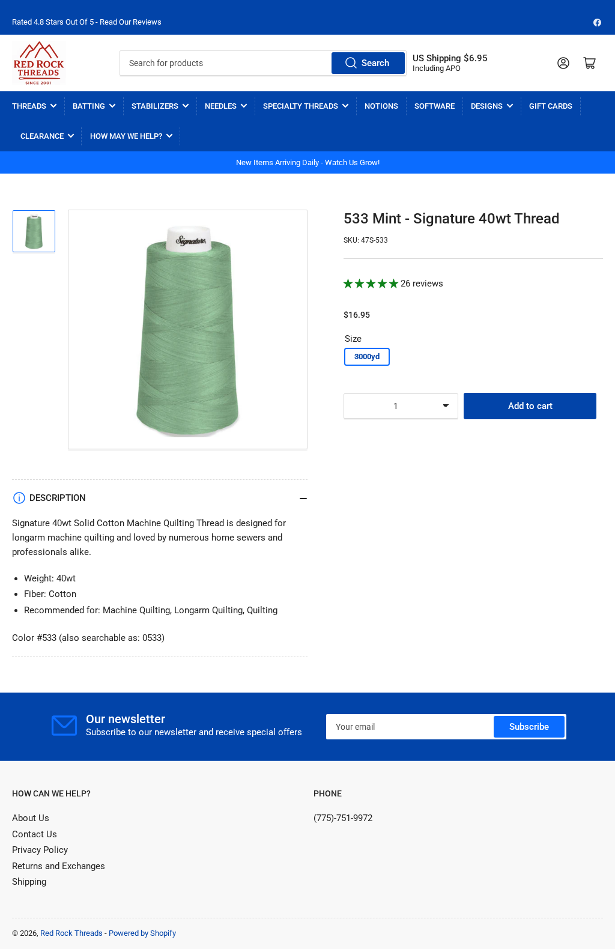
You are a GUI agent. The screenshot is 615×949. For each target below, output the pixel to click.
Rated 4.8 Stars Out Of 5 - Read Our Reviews (87, 21)
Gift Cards (550, 106)
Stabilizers (155, 106)
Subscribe (529, 726)
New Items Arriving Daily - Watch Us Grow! (308, 162)
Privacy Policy (40, 849)
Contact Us (34, 834)
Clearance (42, 136)
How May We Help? (126, 136)
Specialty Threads (300, 106)
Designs (487, 106)
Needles (221, 106)
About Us (30, 818)
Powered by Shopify (142, 933)
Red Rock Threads (71, 933)
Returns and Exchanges (58, 866)
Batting (89, 106)
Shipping (29, 881)
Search (375, 63)
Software (434, 106)
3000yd (367, 356)
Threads (29, 106)
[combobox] (263, 63)
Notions (381, 106)
